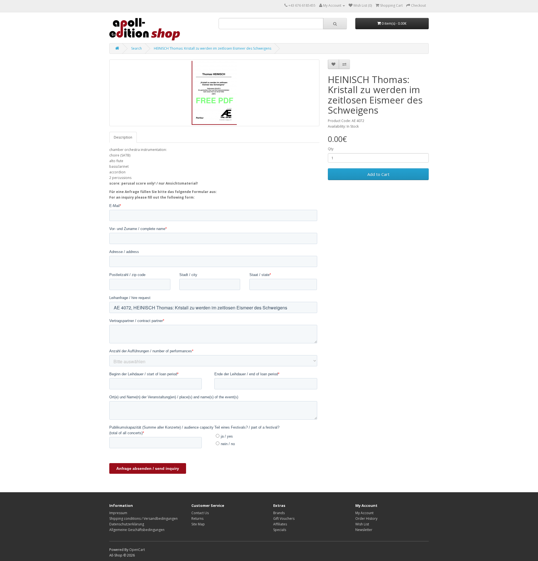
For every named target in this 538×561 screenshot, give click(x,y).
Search (136, 48)
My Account (364, 513)
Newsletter (363, 529)
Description (123, 137)
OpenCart (137, 549)
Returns (197, 518)
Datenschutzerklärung (126, 524)
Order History (366, 518)
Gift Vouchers (283, 518)
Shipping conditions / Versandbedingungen (143, 518)
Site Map (198, 524)
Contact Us (200, 513)
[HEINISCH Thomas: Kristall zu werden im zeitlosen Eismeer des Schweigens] (214, 92)
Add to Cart (378, 174)
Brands (279, 513)
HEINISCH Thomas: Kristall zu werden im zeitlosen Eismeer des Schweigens (212, 48)
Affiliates (280, 524)
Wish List (362, 524)
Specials (279, 529)
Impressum (118, 513)
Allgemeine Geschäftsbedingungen (136, 529)
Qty (330, 148)
